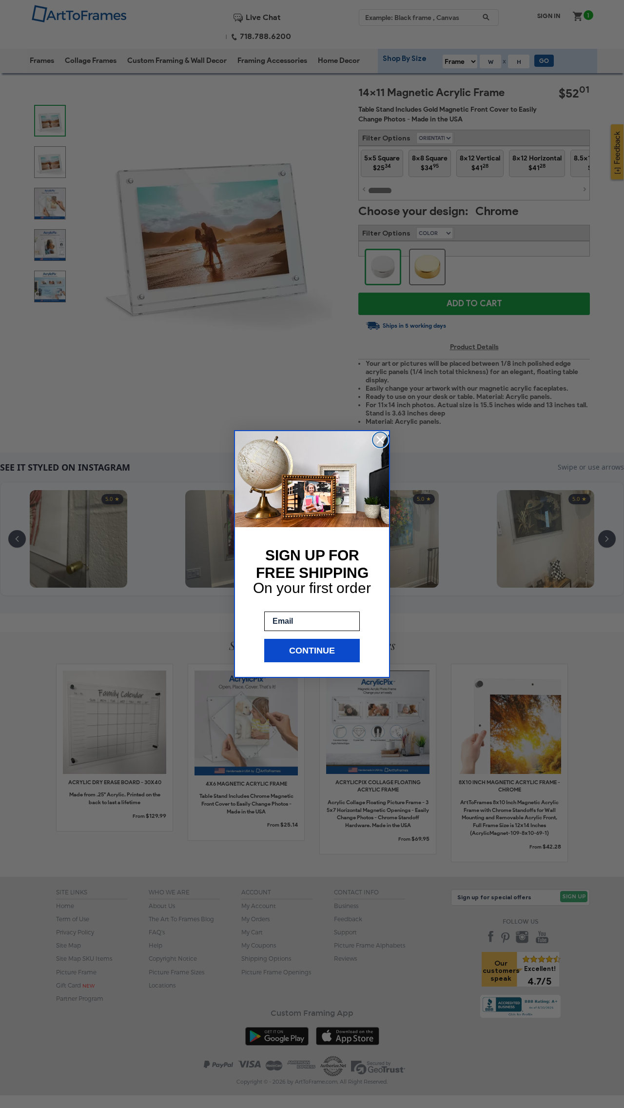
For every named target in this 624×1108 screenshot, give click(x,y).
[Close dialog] (380, 440)
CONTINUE (312, 650)
